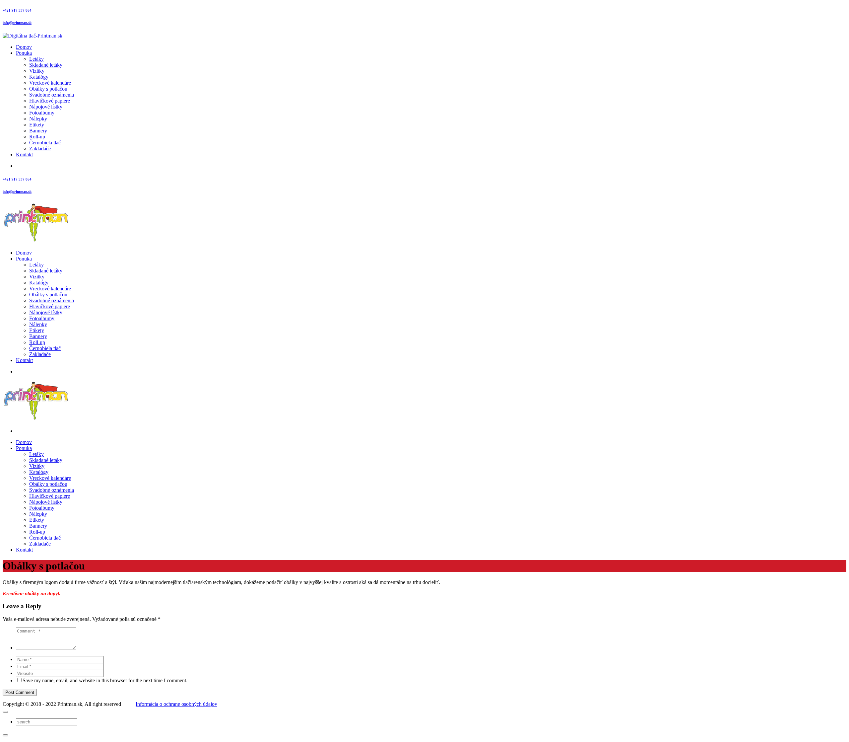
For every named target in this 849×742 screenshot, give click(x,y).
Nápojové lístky (45, 107)
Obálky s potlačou (48, 89)
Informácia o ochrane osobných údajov (176, 704)
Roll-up (37, 136)
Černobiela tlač (45, 142)
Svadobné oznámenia (51, 95)
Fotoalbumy (41, 112)
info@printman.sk (17, 23)
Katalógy (38, 77)
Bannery (38, 130)
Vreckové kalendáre (50, 83)
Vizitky (36, 71)
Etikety (36, 124)
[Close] (5, 712)
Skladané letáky (45, 65)
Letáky (36, 59)
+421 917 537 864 (17, 10)
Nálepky (38, 118)
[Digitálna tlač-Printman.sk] (32, 35)
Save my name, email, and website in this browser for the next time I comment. (105, 680)
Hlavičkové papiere (49, 101)
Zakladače (40, 148)
